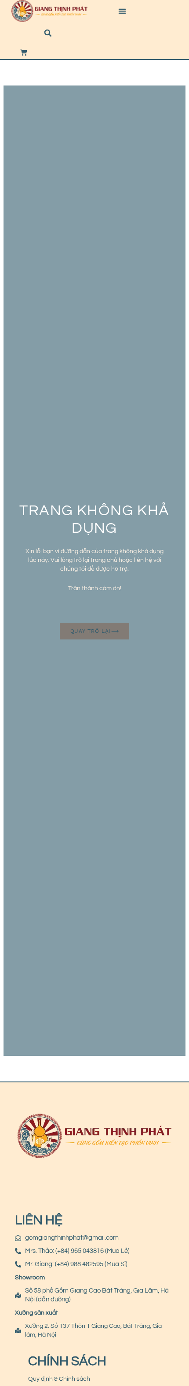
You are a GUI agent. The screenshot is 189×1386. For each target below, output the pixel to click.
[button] (122, 11)
